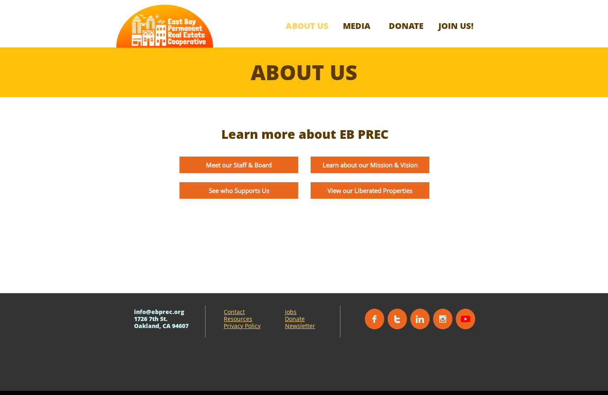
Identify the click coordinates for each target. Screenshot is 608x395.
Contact (234, 312)
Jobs (291, 312)
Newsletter (300, 326)
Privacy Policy (242, 326)
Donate (295, 319)
